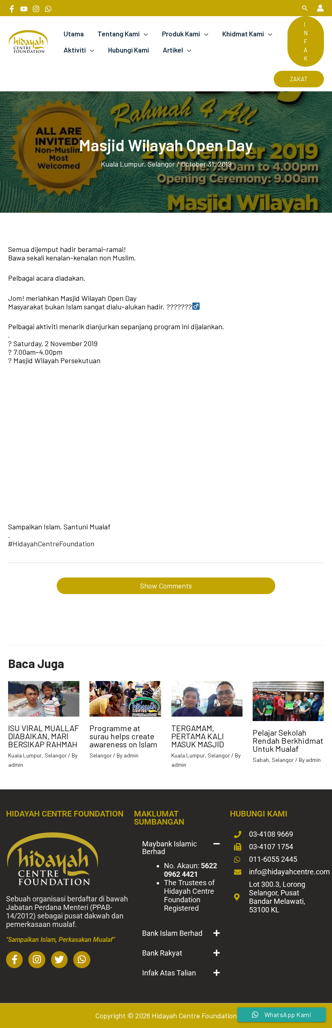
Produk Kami (181, 34)
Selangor (161, 163)
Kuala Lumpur (122, 163)
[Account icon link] (320, 8)
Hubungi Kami (128, 50)
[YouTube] (24, 9)
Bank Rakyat (162, 953)
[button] (305, 8)
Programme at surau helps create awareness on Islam (123, 736)
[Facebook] (11, 9)
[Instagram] (36, 9)
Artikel (173, 50)
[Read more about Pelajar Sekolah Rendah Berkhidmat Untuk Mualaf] (288, 700)
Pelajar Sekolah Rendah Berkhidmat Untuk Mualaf (288, 740)
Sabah (261, 759)
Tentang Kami (119, 34)
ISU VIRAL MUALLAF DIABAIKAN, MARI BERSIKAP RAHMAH (43, 736)
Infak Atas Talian (169, 973)
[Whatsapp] (48, 9)
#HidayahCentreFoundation (51, 543)
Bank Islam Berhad (172, 933)
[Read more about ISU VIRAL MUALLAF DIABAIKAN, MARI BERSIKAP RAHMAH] (43, 698)
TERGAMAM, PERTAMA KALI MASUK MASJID (197, 736)
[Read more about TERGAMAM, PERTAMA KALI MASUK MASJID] (207, 698)
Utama (74, 34)
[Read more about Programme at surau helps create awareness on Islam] (125, 698)
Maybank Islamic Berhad (169, 848)
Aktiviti (75, 50)
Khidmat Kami (243, 34)
